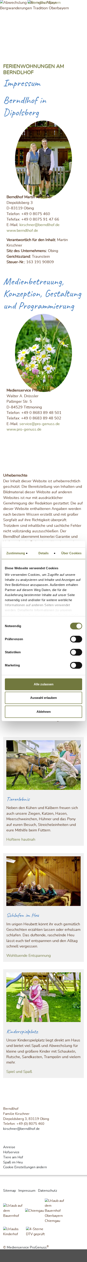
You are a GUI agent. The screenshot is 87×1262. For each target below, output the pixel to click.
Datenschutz (47, 1190)
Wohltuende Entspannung (28, 956)
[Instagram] (4, 1141)
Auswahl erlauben (43, 697)
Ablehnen (44, 711)
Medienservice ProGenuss (27, 1247)
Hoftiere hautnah (20, 840)
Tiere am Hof (13, 1157)
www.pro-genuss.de (24, 429)
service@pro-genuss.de (39, 424)
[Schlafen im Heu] (43, 882)
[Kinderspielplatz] (43, 998)
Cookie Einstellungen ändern (25, 1167)
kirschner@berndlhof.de (39, 225)
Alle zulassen (43, 684)
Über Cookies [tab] (71, 553)
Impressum (26, 1190)
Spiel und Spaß (19, 1072)
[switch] (76, 639)
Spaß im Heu (13, 1162)
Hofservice (11, 1152)
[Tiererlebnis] (43, 766)
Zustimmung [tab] (15, 553)
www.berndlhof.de (22, 231)
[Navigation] (81, 6)
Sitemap (9, 1190)
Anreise (9, 1147)
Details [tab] (43, 553)
